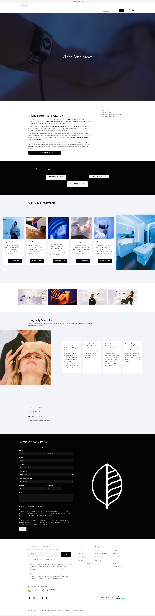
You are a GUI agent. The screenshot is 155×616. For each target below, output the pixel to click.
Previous (4, 269)
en (24, 5)
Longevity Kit (115, 557)
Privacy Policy (99, 557)
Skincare (114, 563)
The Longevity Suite (83, 550)
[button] (127, 10)
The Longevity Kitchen (84, 563)
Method (80, 553)
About (113, 10)
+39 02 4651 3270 (106, 112)
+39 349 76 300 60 (106, 110)
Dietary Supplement (117, 566)
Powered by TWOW (78, 610)
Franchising (81, 557)
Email (21, 457)
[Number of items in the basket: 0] (133, 10)
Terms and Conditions (101, 553)
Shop (121, 10)
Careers (80, 560)
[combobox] (21, 467)
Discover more (15, 260)
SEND (66, 554)
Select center (23, 471)
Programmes (68, 10)
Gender (22, 485)
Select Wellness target (26, 478)
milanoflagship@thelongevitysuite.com (111, 114)
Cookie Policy (99, 560)
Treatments (78, 10)
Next (8, 269)
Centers (105, 10)
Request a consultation (44, 152)
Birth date (50, 485)
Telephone (22, 464)
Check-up (57, 10)
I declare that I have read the (33, 506)
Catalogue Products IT (99, 176)
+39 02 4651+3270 (35, 411)
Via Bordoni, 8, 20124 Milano (108, 116)
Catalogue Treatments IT (56, 177)
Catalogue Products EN (77, 184)
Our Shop (114, 550)
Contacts (97, 550)
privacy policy (40, 506)
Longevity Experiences (93, 10)
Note (20, 492)
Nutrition (114, 560)
